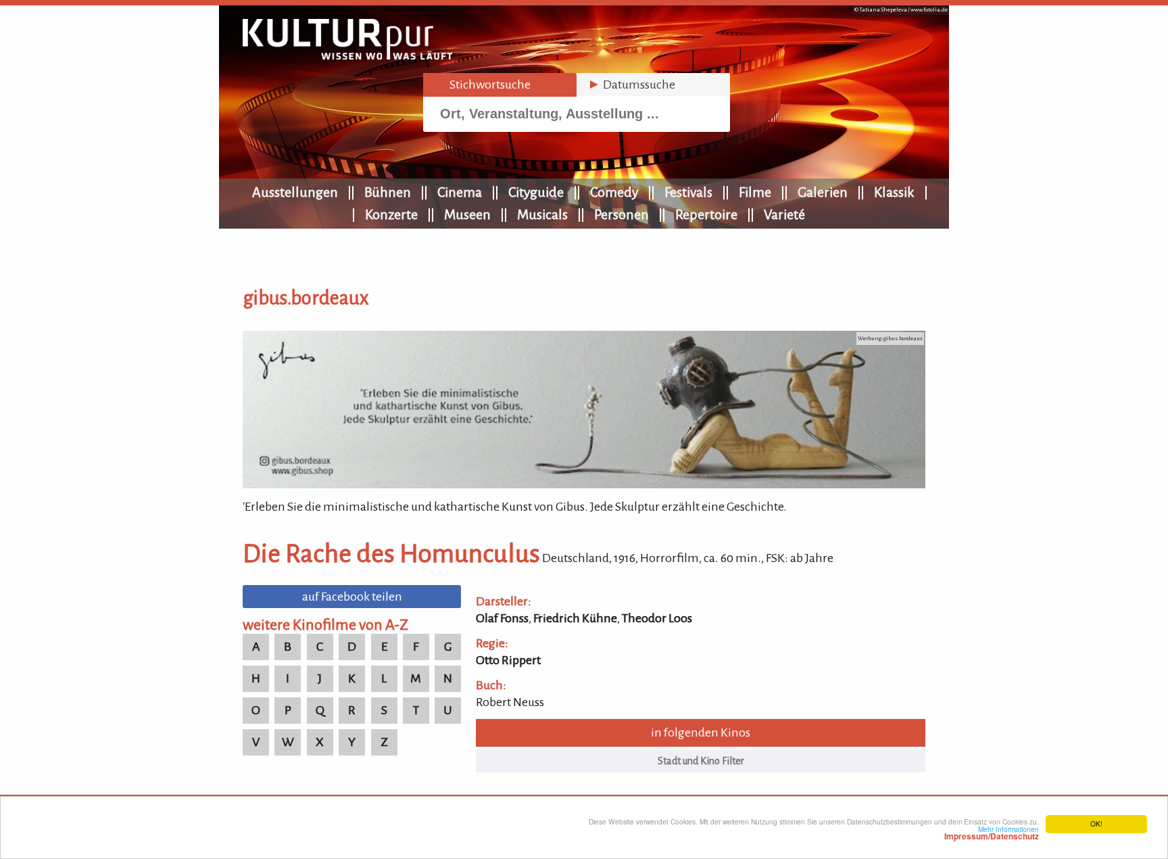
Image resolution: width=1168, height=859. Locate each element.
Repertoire (706, 214)
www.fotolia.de (929, 10)
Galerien (823, 192)
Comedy (614, 192)
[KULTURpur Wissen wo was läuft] (347, 55)
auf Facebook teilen (352, 596)
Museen (467, 214)
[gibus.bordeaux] (584, 484)
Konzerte (391, 214)
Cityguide (536, 192)
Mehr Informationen (991, 832)
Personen (621, 214)
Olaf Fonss (502, 618)
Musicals (542, 214)
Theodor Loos (657, 618)
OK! (1096, 823)
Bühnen (387, 192)
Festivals (688, 192)
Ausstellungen (295, 192)
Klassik (894, 192)
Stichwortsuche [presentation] (482, 84)
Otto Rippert (508, 660)
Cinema (459, 192)
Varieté (784, 214)
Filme (755, 192)
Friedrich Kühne (575, 618)
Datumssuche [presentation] (631, 84)
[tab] (500, 85)
